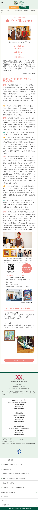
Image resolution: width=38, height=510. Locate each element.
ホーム (3, 10)
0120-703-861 (19, 404)
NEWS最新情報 (7, 469)
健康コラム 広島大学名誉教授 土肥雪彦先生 (14, 478)
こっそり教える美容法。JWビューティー (13, 487)
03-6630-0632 (19, 435)
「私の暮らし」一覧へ (19, 360)
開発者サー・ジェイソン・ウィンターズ (13, 464)
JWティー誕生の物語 (8, 460)
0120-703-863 (19, 430)
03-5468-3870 (19, 422)
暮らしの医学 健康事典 (8, 483)
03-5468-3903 (19, 409)
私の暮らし (10, 10)
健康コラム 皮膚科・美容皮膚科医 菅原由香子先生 (16, 473)
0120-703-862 (19, 417)
